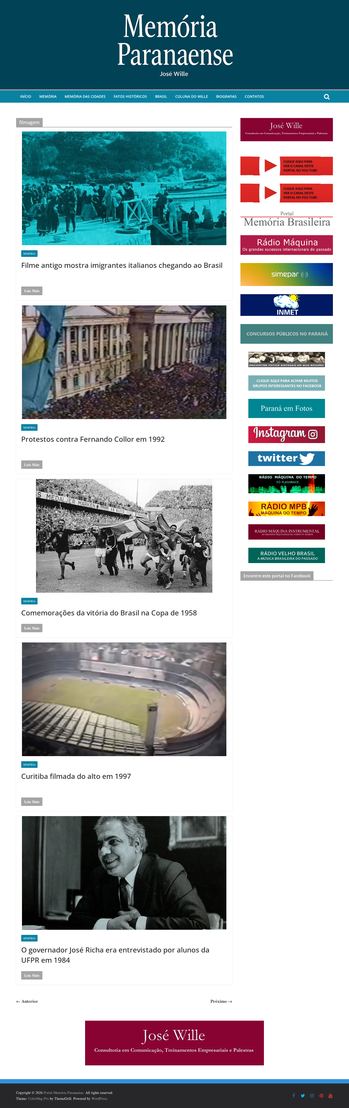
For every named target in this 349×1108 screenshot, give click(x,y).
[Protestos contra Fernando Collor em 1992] (124, 362)
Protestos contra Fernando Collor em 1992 (93, 439)
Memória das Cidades (85, 96)
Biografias (226, 96)
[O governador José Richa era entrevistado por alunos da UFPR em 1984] (124, 873)
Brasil (161, 96)
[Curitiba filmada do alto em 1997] (124, 699)
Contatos (254, 96)
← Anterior (27, 1001)
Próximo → (221, 1001)
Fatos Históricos (130, 96)
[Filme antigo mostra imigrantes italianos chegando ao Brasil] (124, 188)
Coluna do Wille (191, 96)
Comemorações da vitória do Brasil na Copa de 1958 (109, 612)
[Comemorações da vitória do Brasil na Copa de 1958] (124, 536)
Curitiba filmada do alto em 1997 (76, 776)
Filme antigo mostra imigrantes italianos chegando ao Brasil (122, 265)
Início (25, 96)
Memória (47, 96)
